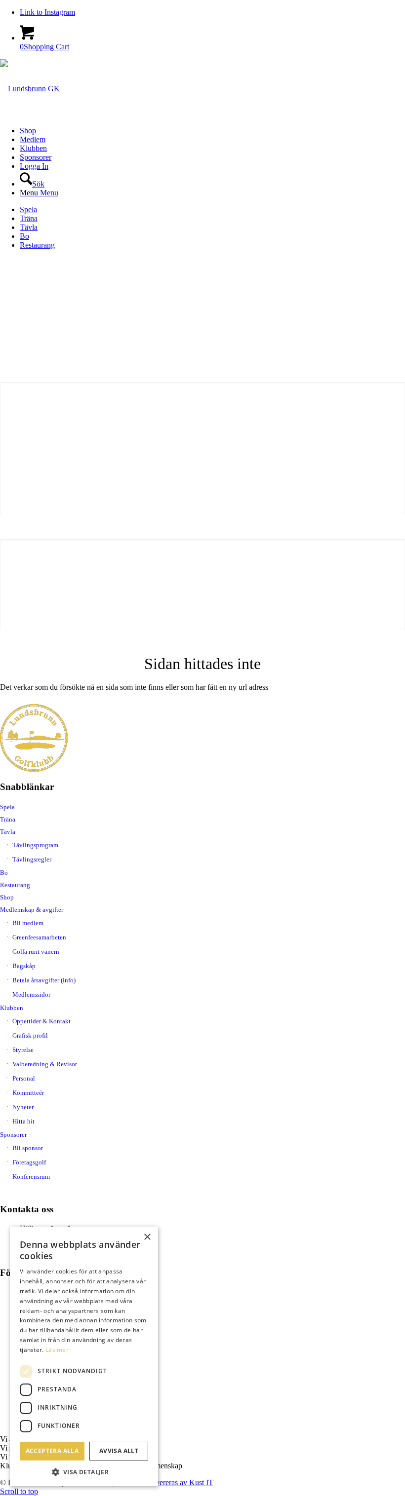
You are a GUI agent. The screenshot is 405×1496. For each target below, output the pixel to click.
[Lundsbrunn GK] (30, 88)
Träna (29, 218)
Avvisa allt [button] (118, 1451)
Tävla (29, 227)
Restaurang (37, 245)
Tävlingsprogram (35, 845)
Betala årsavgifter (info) (44, 980)
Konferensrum (31, 1176)
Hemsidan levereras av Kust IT (165, 1482)
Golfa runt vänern (35, 951)
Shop (7, 897)
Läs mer (57, 1350)
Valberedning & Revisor (44, 1064)
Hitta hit (23, 1121)
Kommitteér (28, 1092)
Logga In (34, 166)
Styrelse (23, 1049)
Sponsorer (13, 1134)
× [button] (147, 1237)
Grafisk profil (30, 1035)
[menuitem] (212, 130)
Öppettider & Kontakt (41, 1021)
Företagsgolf (29, 1162)
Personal (23, 1078)
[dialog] (84, 1356)
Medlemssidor (31, 994)
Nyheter (23, 1107)
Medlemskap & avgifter (31, 909)
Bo (24, 236)
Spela (28, 209)
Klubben (11, 1007)
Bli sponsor (27, 1148)
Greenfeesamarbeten (39, 937)
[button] (84, 1471)
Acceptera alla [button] (52, 1451)
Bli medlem (27, 923)
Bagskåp (24, 966)
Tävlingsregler (31, 859)
